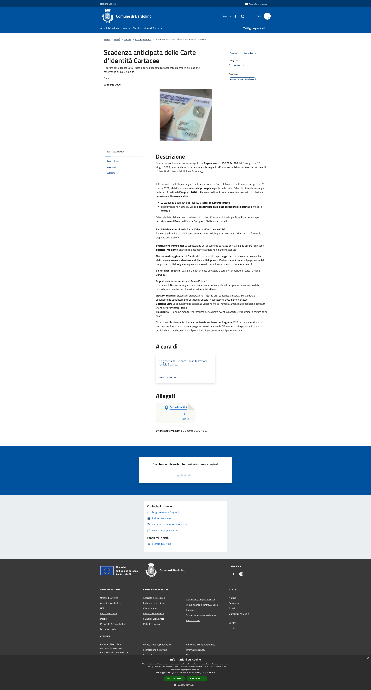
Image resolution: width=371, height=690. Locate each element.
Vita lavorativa (150, 608)
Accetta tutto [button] (174, 678)
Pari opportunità (143, 39)
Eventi (232, 628)
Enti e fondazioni (108, 613)
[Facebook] (234, 16)
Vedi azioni (249, 53)
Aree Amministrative (110, 603)
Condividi (234, 53)
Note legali (191, 655)
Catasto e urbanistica (153, 618)
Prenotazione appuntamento (157, 644)
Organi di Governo (109, 598)
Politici (103, 618)
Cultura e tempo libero (154, 603)
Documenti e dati (108, 629)
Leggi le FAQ (149, 655)
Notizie (127, 39)
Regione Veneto (108, 4)
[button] (185, 685)
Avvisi (232, 608)
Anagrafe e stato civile (154, 598)
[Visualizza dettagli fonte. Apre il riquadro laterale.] (202, 172)
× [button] (368, 658)
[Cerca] (267, 16)
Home (107, 39)
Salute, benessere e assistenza (201, 615)
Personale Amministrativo (113, 624)
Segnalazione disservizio (155, 650)
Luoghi (232, 622)
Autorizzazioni (193, 620)
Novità (117, 39)
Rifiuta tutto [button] (197, 678)
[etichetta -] (189, 475)
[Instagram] (241, 16)
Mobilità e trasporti (152, 624)
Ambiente (191, 610)
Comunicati (234, 603)
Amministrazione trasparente (200, 644)
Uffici (102, 608)
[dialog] (185, 672)
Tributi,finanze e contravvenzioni (202, 605)
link (213, 672)
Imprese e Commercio (153, 613)
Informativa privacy (195, 650)
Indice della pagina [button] (115, 151)
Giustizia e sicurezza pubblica (200, 599)
